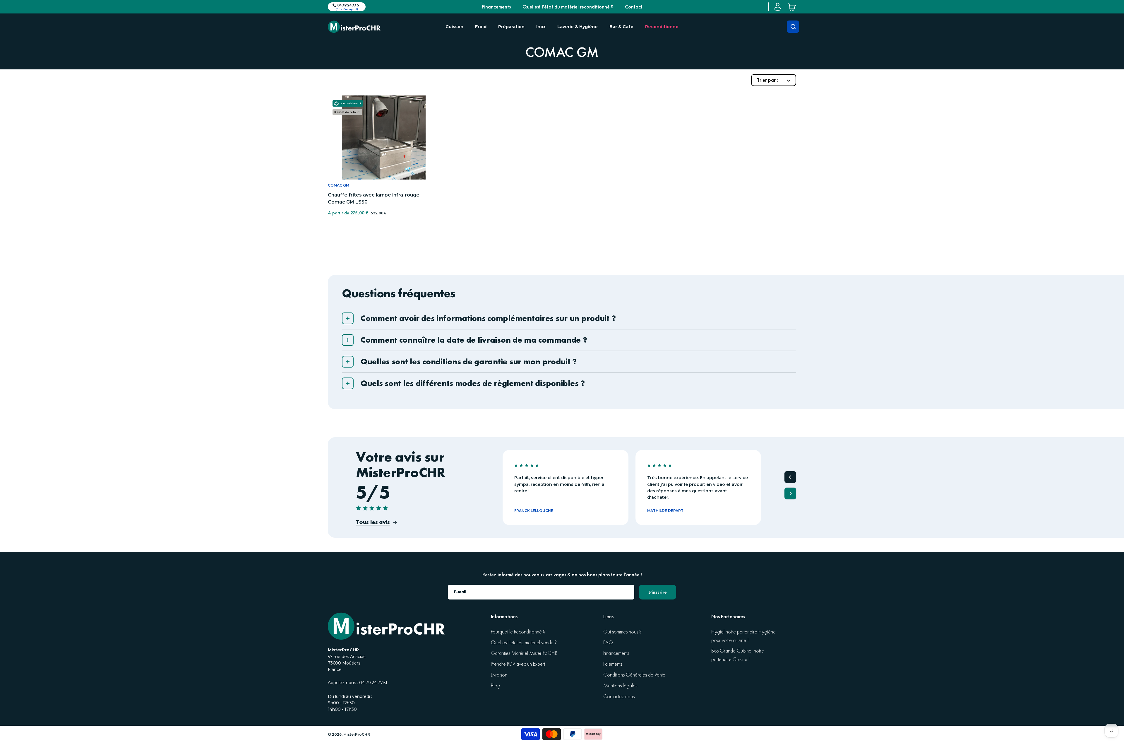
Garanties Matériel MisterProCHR (524, 653)
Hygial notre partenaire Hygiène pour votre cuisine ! (743, 636)
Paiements (612, 664)
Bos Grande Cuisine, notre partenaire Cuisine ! (737, 655)
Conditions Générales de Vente (634, 675)
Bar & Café (621, 26)
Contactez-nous (619, 697)
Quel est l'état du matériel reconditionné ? (567, 7)
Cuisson (454, 26)
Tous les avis (373, 521)
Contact (633, 7)
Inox (541, 26)
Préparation (511, 26)
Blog (495, 686)
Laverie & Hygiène (577, 26)
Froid (480, 26)
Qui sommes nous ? (622, 632)
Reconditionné (661, 26)
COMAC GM (338, 185)
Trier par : (768, 80)
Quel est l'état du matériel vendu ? (524, 643)
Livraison (499, 675)
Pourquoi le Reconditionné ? (518, 632)
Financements (496, 7)
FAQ (608, 643)
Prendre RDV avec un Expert (518, 664)
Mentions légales (620, 686)
